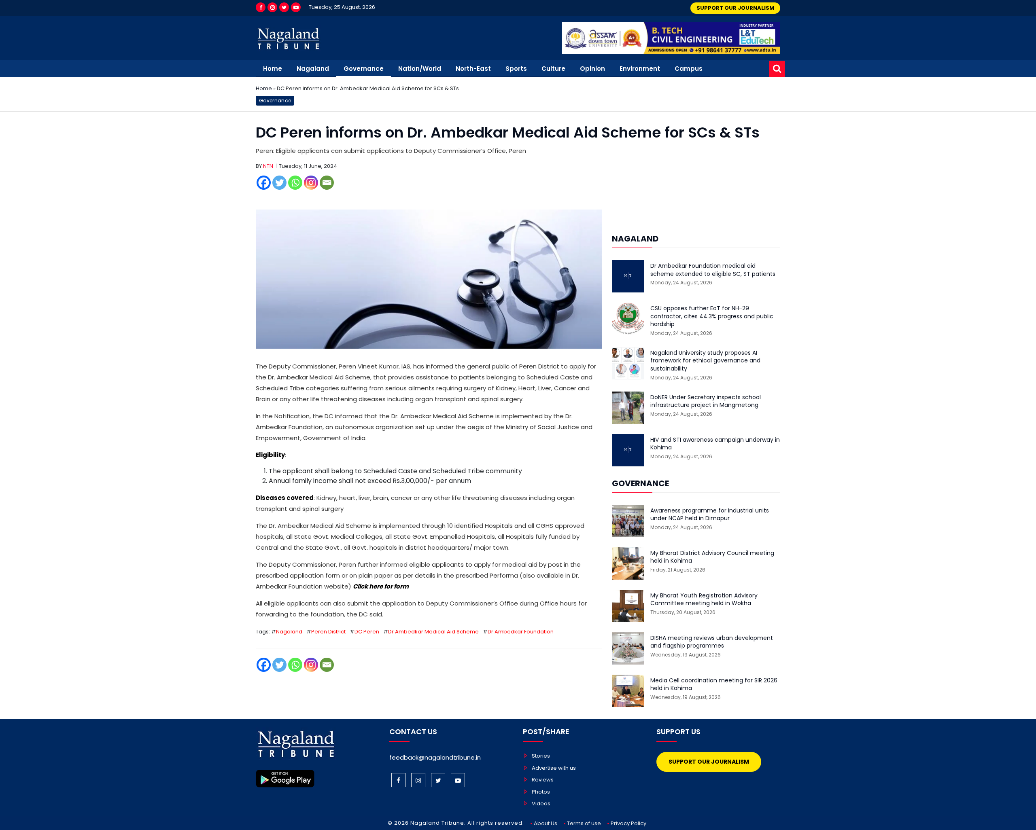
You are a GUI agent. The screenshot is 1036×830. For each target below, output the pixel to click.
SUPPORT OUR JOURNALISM (735, 8)
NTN (268, 166)
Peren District (328, 631)
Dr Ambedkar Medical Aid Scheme (433, 631)
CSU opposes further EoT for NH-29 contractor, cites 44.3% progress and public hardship (711, 316)
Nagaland (313, 68)
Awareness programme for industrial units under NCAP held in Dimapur (709, 515)
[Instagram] (272, 7)
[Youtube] (296, 7)
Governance (364, 68)
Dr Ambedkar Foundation (521, 631)
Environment (640, 68)
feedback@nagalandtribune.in (435, 757)
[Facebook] (260, 7)
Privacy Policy (628, 823)
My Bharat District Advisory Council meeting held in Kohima (712, 557)
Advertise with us (554, 768)
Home (272, 68)
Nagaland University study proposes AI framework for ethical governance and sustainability (705, 361)
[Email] (327, 183)
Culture (553, 68)
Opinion (592, 68)
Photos (541, 792)
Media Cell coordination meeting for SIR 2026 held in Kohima (713, 684)
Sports (516, 68)
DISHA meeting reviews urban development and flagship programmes (711, 642)
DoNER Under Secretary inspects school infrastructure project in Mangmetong (705, 401)
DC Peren (367, 631)
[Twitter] (284, 7)
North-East (473, 68)
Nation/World (419, 68)
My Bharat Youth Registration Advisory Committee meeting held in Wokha (704, 600)
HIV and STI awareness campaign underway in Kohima (715, 444)
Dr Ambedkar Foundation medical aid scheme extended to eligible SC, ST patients (712, 270)
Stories (541, 756)
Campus (689, 68)
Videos (541, 803)
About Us (545, 823)
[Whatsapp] (295, 183)
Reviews (543, 779)
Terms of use (584, 823)
